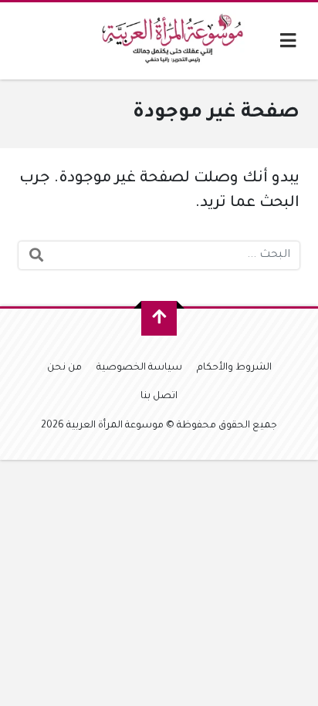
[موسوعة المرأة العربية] (175, 41)
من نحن (64, 368)
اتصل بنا (159, 396)
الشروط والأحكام (234, 368)
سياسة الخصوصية (139, 368)
